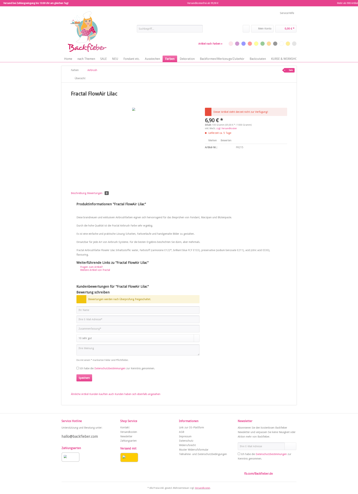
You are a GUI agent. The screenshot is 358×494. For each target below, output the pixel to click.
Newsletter (126, 436)
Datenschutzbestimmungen (109, 368)
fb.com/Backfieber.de (258, 473)
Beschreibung (78, 193)
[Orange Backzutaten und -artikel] (269, 44)
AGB (181, 431)
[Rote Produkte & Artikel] (250, 44)
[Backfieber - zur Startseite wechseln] (86, 32)
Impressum (185, 436)
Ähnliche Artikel (80, 394)
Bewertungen (97, 193)
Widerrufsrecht (187, 445)
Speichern (84, 377)
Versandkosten (128, 431)
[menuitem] (170, 30)
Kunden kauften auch (101, 394)
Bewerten (225, 140)
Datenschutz (186, 440)
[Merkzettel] (246, 28)
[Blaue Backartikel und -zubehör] (243, 44)
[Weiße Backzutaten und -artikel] (282, 44)
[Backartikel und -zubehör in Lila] (237, 44)
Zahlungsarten (128, 440)
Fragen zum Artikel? (91, 266)
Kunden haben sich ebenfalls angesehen (137, 394)
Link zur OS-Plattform (191, 427)
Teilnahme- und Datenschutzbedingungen (203, 454)
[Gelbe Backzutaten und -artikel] (256, 44)
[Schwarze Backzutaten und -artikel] (275, 44)
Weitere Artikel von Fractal (94, 269)
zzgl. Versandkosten (226, 128)
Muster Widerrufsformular (193, 449)
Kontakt (124, 427)
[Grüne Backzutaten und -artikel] (262, 44)
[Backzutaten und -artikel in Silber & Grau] (294, 44)
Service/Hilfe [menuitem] (287, 13)
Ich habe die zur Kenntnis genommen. (117, 368)
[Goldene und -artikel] (288, 44)
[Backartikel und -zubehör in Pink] (231, 44)
